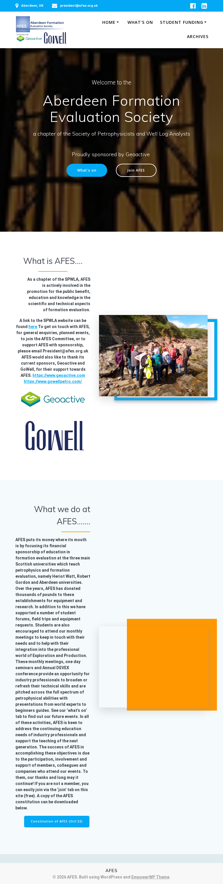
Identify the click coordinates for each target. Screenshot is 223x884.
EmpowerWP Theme (150, 877)
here (32, 326)
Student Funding (181, 22)
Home (109, 22)
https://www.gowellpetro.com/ (53, 381)
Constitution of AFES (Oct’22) (57, 821)
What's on (86, 170)
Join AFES (136, 170)
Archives (197, 36)
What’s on (140, 22)
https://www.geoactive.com (59, 375)
